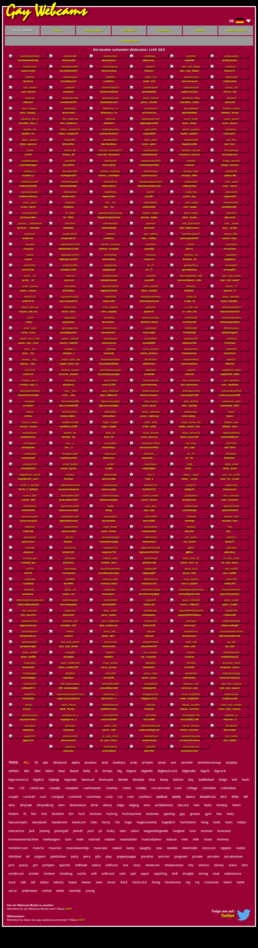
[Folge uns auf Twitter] (244, 919)
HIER (68, 908)
